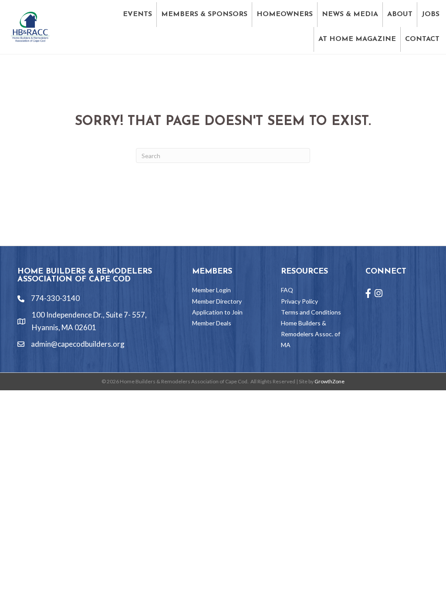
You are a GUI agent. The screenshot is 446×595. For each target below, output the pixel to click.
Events (137, 14)
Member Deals (211, 323)
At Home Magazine (357, 39)
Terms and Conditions (311, 312)
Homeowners (285, 14)
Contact (422, 39)
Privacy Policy (299, 301)
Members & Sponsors (204, 14)
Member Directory (217, 301)
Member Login (211, 290)
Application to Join (217, 312)
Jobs (430, 14)
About (399, 14)
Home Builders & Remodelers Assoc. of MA (310, 333)
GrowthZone (329, 381)
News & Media (350, 14)
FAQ (287, 290)
